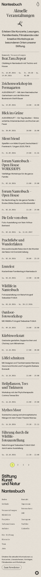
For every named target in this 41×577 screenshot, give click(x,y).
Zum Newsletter (12, 567)
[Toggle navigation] (38, 4)
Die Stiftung (8, 535)
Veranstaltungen (9, 510)
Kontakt (24, 499)
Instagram (25, 519)
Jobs (4, 548)
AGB (22, 513)
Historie (6, 539)
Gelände (5, 504)
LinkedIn (25, 528)
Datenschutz (26, 508)
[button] (37, 573)
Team (4, 544)
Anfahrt (5, 528)
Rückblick (6, 515)
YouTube (24, 524)
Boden (4, 499)
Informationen (8, 524)
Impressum (25, 504)
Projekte (6, 519)
